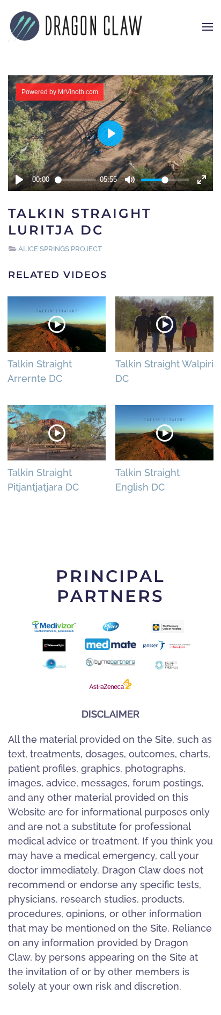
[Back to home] (75, 27)
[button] (207, 27)
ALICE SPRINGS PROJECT (60, 249)
